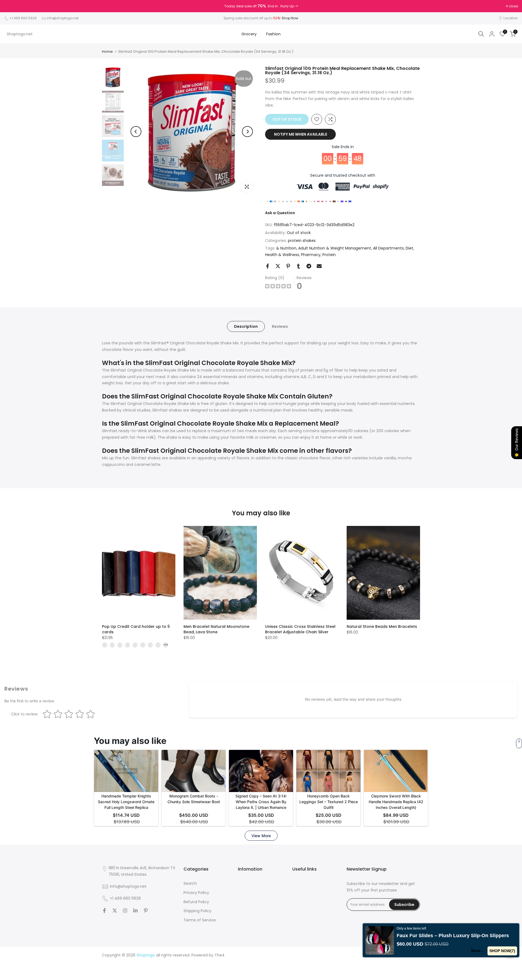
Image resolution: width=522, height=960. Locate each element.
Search (190, 883)
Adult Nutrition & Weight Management (334, 248)
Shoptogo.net (20, 34)
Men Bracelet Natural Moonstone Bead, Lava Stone (216, 629)
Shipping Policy (198, 911)
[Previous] (135, 131)
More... (477, 950)
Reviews (280, 326)
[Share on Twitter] (277, 266)
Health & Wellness (282, 254)
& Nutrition (286, 248)
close (11, 6)
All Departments (388, 248)
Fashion (273, 34)
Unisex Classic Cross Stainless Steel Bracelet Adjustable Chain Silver (300, 629)
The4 (220, 955)
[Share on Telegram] (308, 266)
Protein (329, 254)
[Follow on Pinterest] (145, 910)
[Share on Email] (319, 266)
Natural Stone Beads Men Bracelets (382, 626)
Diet (409, 248)
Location (511, 18)
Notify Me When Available (300, 134)
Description (246, 326)
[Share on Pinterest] (288, 266)
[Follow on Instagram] (125, 910)
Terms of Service (200, 920)
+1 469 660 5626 (23, 18)
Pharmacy (311, 254)
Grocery (249, 34)
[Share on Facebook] (267, 266)
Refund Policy (196, 902)
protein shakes (302, 240)
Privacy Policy (196, 892)
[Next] (247, 131)
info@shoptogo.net (63, 18)
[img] (278, 287)
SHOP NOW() (502, 951)
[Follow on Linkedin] (135, 910)
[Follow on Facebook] (104, 910)
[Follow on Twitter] (114, 910)
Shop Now (290, 18)
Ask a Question (280, 213)
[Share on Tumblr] (298, 266)
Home (107, 51)
